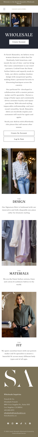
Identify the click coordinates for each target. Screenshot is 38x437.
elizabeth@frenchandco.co (15, 413)
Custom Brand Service (19, 433)
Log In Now (19, 139)
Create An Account (19, 133)
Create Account (19, 42)
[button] (4, 9)
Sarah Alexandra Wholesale (18, 431)
